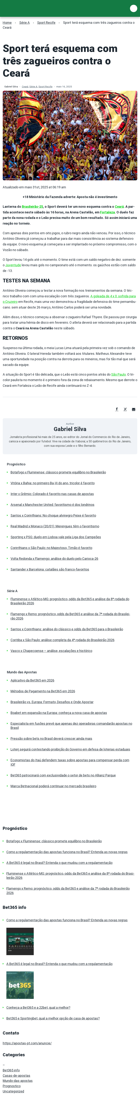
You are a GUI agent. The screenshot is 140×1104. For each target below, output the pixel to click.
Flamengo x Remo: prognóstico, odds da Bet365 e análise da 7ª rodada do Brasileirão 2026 (70, 616)
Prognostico (12, 1086)
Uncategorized (13, 1091)
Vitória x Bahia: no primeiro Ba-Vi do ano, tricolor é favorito (53, 483)
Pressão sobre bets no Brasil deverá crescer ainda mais (51, 738)
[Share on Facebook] (116, 409)
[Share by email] (133, 409)
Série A (24, 23)
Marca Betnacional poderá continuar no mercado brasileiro (53, 786)
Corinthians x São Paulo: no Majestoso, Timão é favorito (51, 548)
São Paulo (118, 374)
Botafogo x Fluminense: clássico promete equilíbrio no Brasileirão (58, 472)
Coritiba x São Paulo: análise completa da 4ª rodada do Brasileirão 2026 (62, 640)
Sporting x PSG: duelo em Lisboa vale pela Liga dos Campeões (56, 537)
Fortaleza (107, 212)
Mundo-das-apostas (18, 1081)
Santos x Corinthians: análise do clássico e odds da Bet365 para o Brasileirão (67, 629)
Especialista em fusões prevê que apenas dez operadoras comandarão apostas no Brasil (71, 726)
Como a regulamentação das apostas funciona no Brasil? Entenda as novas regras (67, 852)
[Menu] (133, 8)
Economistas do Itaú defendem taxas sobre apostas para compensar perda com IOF (70, 762)
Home (7, 23)
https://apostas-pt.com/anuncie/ (27, 1043)
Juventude (13, 265)
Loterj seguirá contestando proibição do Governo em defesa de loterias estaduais (70, 749)
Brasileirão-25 (32, 206)
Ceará (25, 86)
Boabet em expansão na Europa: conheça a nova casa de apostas (59, 713)
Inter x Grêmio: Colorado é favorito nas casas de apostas (52, 494)
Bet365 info (11, 1070)
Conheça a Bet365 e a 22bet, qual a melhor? (38, 1007)
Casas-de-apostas (16, 1075)
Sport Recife (46, 23)
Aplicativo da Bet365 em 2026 (32, 680)
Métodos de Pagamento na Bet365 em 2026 (43, 691)
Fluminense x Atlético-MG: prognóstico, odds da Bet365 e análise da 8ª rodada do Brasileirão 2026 (70, 601)
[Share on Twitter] (125, 409)
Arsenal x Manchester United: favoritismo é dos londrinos (52, 505)
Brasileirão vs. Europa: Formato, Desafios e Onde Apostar (52, 702)
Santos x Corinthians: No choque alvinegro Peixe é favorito (53, 515)
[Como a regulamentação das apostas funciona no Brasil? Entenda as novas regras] (71, 941)
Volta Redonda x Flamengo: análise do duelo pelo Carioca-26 (54, 559)
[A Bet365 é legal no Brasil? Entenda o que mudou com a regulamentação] (71, 985)
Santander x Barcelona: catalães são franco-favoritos (50, 569)
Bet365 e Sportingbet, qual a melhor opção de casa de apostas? (53, 1018)
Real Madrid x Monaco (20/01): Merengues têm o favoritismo (55, 526)
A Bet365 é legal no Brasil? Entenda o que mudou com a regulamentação (59, 863)
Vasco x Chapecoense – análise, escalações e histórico (51, 651)
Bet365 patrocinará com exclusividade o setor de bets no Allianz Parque (63, 775)
